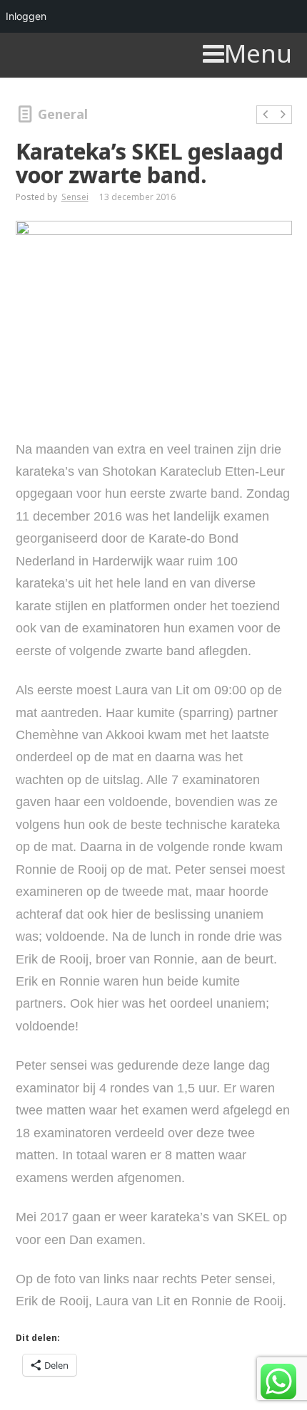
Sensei (75, 197)
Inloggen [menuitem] (26, 16)
